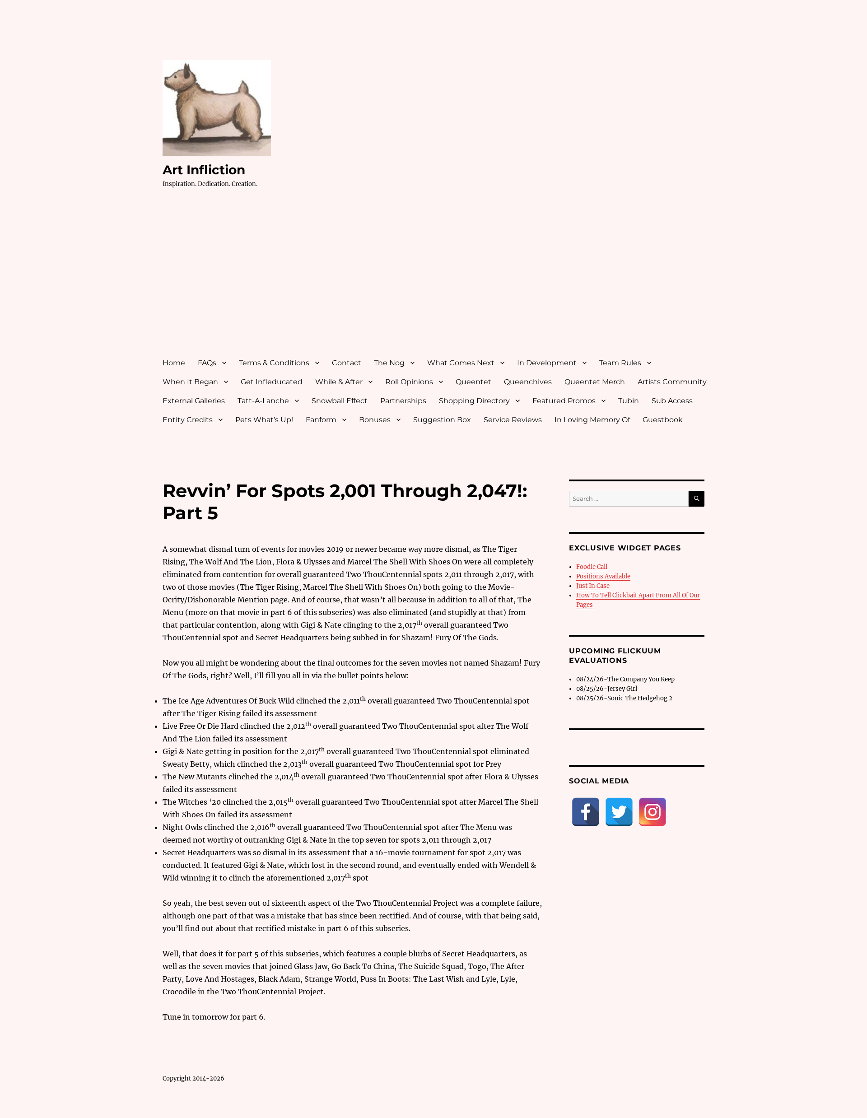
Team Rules (620, 363)
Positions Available (603, 576)
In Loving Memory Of (592, 419)
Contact (346, 363)
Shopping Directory (474, 400)
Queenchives (528, 381)
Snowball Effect (340, 400)
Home (174, 363)
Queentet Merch (594, 381)
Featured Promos (564, 400)
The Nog (389, 363)
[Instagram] (652, 811)
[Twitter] (619, 811)
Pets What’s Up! (264, 419)
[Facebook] (585, 811)
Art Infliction (204, 169)
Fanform (321, 419)
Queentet (473, 381)
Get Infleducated (272, 381)
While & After (339, 381)
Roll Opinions (409, 381)
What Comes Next (460, 363)
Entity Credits (188, 419)
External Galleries (194, 400)
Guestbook (663, 419)
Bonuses (375, 419)
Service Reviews (513, 419)
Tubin (628, 400)
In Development (547, 363)
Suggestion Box (442, 419)
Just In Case (593, 586)
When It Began (190, 381)
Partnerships (403, 400)
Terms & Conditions (274, 363)
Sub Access (672, 400)
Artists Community (672, 381)
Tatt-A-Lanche (263, 400)
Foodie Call (591, 567)
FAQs (207, 363)
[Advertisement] (435, 281)
